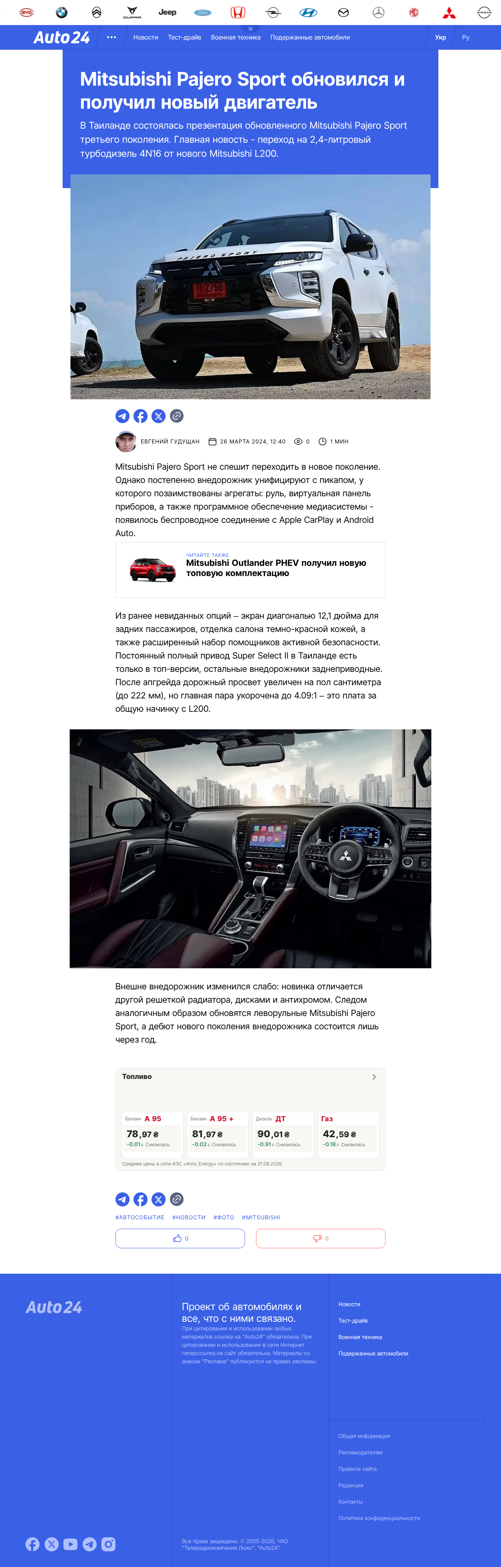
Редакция (351, 1485)
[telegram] (122, 416)
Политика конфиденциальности (379, 1518)
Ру (466, 37)
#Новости (188, 1217)
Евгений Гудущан (170, 441)
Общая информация (364, 1436)
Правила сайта (358, 1469)
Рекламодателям (361, 1452)
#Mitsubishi (261, 1217)
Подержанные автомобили (310, 37)
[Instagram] (108, 1544)
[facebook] (140, 416)
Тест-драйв (184, 37)
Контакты (351, 1502)
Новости (145, 37)
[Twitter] (52, 1544)
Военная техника (236, 37)
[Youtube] (70, 1544)
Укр (440, 37)
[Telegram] (90, 1544)
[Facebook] (32, 1544)
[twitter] (158, 416)
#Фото (224, 1217)
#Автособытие (139, 1217)
